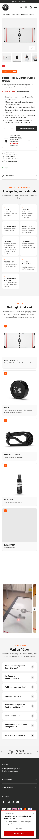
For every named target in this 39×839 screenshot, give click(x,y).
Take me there (18, 833)
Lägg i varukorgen (26, 128)
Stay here (19, 828)
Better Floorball (6, 14)
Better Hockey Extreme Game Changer (22, 14)
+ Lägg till (29, 141)
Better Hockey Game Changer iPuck (16, 139)
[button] (30, 7)
